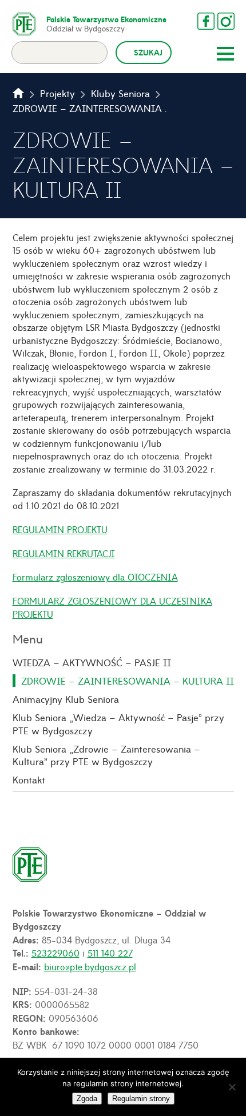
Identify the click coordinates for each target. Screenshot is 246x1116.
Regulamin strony (141, 1098)
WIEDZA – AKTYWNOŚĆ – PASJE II (92, 662)
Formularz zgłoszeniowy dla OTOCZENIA (95, 576)
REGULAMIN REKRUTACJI (64, 553)
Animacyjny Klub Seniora (66, 699)
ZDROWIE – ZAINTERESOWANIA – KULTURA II (127, 680)
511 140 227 (110, 952)
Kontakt (29, 779)
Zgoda (87, 1098)
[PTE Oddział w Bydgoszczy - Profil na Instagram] (226, 21)
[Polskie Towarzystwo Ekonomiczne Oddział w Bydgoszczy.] (18, 93)
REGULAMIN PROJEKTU (60, 529)
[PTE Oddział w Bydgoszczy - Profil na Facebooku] (206, 21)
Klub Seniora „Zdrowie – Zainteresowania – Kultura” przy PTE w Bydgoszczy (106, 755)
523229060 (55, 952)
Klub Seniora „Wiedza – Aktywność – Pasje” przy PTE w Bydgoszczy (118, 724)
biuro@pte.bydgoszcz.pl (90, 966)
